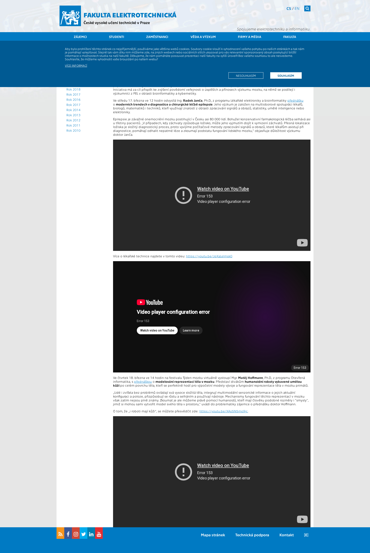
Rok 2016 (73, 99)
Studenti (116, 37)
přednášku (295, 100)
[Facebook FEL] (68, 533)
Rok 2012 (73, 120)
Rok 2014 (73, 110)
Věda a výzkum (203, 37)
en (297, 8)
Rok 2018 (73, 89)
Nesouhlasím (246, 75)
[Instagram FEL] (76, 533)
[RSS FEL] (60, 533)
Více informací (76, 65)
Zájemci (80, 37)
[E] (306, 534)
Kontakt (286, 534)
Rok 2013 (73, 115)
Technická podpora (252, 534)
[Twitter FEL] (83, 533)
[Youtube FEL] (99, 533)
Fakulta (289, 37)
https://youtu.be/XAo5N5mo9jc (223, 411)
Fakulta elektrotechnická (130, 14)
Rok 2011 (73, 125)
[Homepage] (70, 16)
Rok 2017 (73, 94)
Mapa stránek (213, 534)
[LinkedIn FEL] (91, 533)
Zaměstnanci (157, 37)
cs (288, 8)
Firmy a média (249, 37)
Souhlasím (286, 75)
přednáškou (143, 381)
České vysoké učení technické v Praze (117, 22)
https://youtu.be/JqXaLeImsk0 (209, 256)
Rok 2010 (73, 130)
